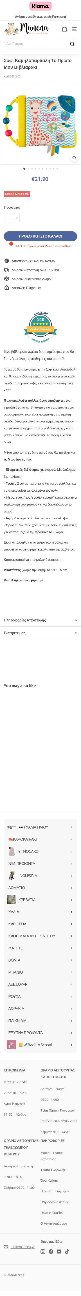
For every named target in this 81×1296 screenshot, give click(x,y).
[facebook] (42, 1251)
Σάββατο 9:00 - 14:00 (55, 1132)
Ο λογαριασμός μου (53, 1223)
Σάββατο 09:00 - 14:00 (19, 1187)
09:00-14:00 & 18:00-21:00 (58, 1121)
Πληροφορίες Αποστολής (25, 620)
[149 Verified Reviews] (40, 345)
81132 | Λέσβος (15, 1114)
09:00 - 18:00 (13, 1177)
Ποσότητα (12, 207)
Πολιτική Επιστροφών (55, 1191)
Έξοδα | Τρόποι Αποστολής (51, 1155)
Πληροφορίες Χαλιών (54, 1202)
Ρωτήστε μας (14, 632)
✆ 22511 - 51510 (15, 1082)
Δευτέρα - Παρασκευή (18, 1166)
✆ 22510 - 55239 (15, 1093)
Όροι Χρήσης (49, 1180)
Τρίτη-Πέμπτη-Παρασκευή (58, 1110)
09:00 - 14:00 (49, 1099)
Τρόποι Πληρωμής (52, 1169)
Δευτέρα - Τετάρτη (52, 1089)
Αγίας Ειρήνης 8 (14, 1103)
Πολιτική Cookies (51, 1212)
